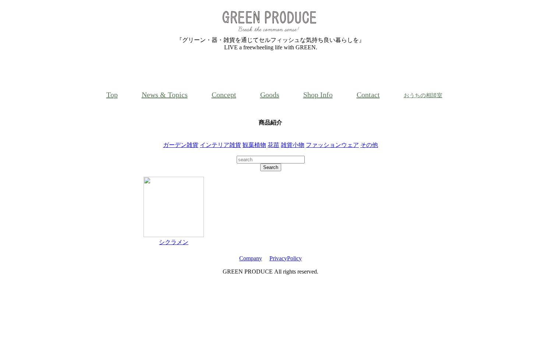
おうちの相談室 (423, 95)
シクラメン (173, 242)
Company (250, 258)
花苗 (273, 145)
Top (112, 95)
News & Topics (165, 95)
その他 (369, 145)
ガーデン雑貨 (180, 145)
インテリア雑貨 (220, 145)
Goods (269, 95)
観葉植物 (254, 145)
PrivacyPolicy (285, 258)
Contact (368, 95)
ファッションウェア (332, 145)
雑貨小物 (292, 145)
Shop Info (318, 95)
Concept (224, 95)
